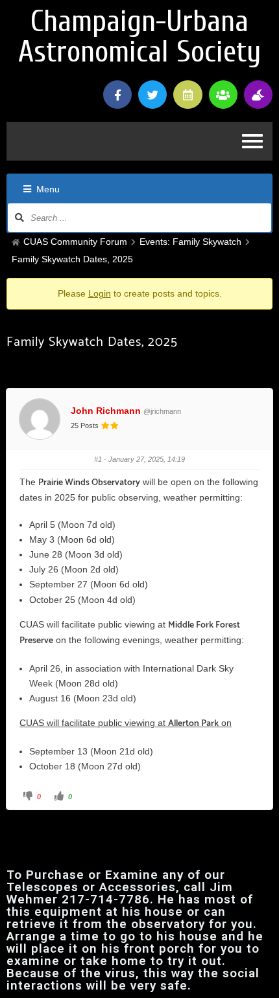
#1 (98, 459)
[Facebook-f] (117, 94)
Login (99, 293)
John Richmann (106, 410)
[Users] (223, 94)
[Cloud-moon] (258, 94)
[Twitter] (152, 94)
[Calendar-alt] (187, 94)
